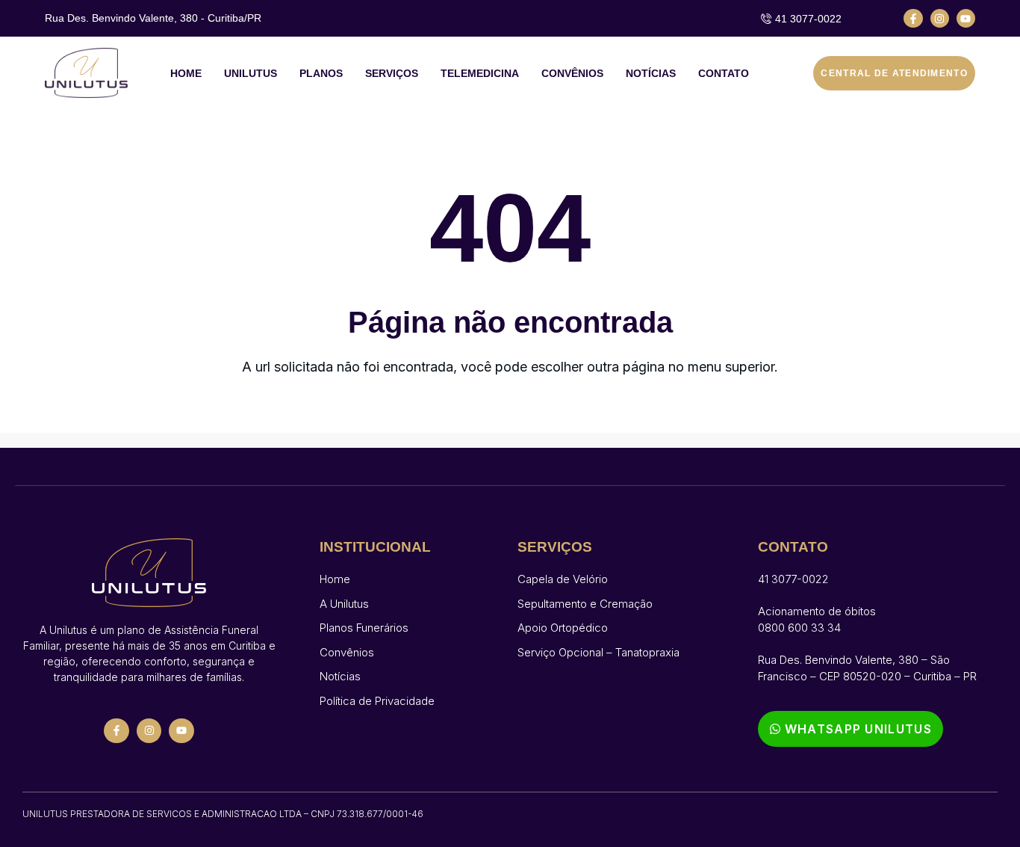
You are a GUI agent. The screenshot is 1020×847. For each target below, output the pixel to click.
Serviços (391, 73)
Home (186, 73)
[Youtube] (966, 18)
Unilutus (250, 73)
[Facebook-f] (913, 18)
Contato (723, 73)
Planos (321, 73)
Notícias (651, 73)
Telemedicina (480, 73)
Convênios (572, 73)
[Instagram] (939, 18)
